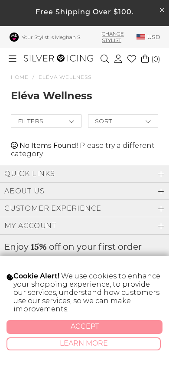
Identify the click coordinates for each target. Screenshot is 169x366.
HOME (20, 77)
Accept (85, 327)
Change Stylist (113, 36)
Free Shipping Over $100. (85, 12)
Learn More (84, 343)
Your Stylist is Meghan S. (51, 37)
